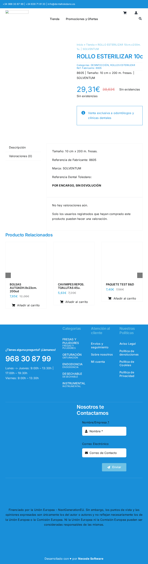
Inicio (80, 44)
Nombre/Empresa (95, 422)
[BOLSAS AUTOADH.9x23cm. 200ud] (26, 245)
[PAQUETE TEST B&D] (122, 245)
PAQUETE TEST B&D (120, 284)
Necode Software (90, 558)
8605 (99, 67)
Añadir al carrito (28, 305)
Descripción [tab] (17, 147)
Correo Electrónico (95, 444)
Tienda (90, 44)
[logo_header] (17, 11)
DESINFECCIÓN (100, 65)
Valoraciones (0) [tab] (20, 156)
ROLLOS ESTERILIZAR (122, 65)
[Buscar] (140, 19)
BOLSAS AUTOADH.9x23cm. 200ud (23, 288)
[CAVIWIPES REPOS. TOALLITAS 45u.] (74, 245)
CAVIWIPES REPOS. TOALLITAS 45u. (71, 286)
